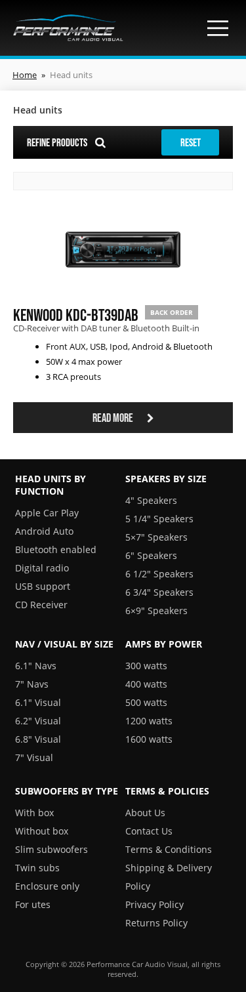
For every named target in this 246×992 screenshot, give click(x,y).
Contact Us (149, 831)
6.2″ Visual (38, 720)
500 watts (146, 702)
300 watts (146, 665)
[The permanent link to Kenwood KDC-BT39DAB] (123, 289)
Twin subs (37, 867)
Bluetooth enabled (55, 549)
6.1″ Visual (38, 702)
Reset (190, 142)
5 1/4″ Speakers (159, 518)
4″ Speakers (151, 500)
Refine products (58, 142)
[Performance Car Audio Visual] (68, 27)
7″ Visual (34, 757)
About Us (145, 812)
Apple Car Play (47, 512)
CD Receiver (41, 604)
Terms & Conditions (168, 849)
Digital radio (42, 568)
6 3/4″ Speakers (159, 592)
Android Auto (44, 531)
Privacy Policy (154, 904)
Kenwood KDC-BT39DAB (75, 314)
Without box (41, 831)
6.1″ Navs (35, 665)
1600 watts (149, 739)
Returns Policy (156, 923)
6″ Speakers (151, 555)
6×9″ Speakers (156, 610)
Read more (113, 417)
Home (24, 75)
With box (34, 812)
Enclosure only (47, 886)
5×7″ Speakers (156, 537)
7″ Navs (32, 684)
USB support (42, 586)
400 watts (146, 684)
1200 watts (149, 720)
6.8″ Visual (38, 739)
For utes (33, 904)
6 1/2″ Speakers (159, 574)
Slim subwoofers (51, 849)
